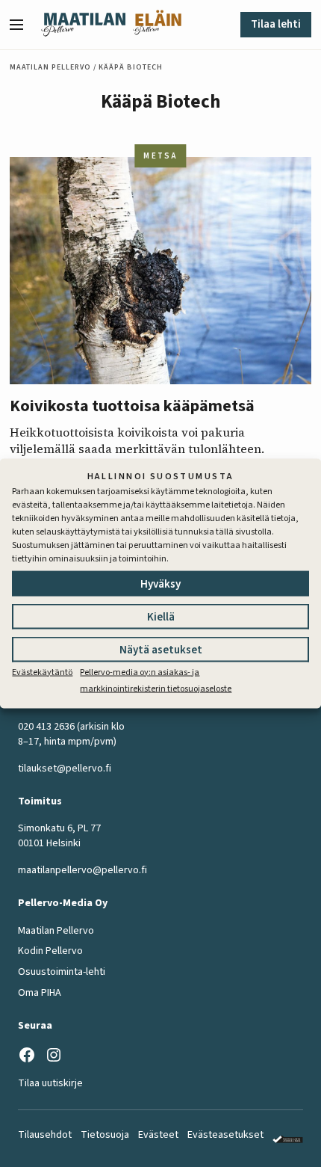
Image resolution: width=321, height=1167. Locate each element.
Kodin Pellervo (50, 950)
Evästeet (158, 1134)
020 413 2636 (46, 726)
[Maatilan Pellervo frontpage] (83, 25)
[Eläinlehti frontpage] (157, 25)
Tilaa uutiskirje (50, 1083)
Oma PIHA (39, 992)
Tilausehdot (45, 1134)
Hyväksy (160, 583)
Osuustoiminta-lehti (61, 971)
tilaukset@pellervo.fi (64, 768)
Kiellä (161, 616)
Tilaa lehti (276, 24)
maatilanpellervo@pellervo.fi (82, 870)
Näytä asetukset (160, 649)
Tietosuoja (105, 1134)
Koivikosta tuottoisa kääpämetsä (132, 406)
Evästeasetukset (225, 1134)
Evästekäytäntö (42, 671)
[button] (22, 24)
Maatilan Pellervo (50, 67)
